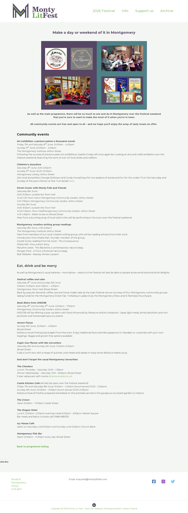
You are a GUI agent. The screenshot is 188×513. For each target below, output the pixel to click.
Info (125, 11)
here (71, 181)
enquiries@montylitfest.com (91, 479)
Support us (144, 11)
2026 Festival (104, 11)
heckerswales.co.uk (61, 376)
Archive (166, 11)
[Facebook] (154, 481)
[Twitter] (173, 481)
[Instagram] (163, 481)
